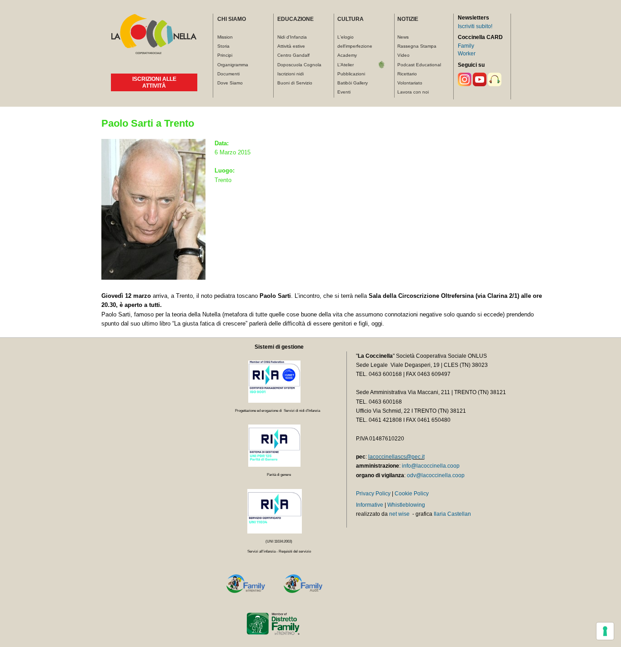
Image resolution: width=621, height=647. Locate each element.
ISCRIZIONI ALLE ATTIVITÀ (154, 82)
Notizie (407, 19)
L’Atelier (345, 64)
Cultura (350, 19)
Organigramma (232, 64)
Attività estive (291, 46)
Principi (224, 55)
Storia (223, 46)
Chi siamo (231, 19)
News (403, 37)
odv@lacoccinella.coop (436, 475)
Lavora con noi (413, 91)
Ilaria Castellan (452, 514)
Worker (467, 53)
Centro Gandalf (293, 55)
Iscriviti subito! (475, 26)
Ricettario (407, 73)
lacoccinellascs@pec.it (396, 457)
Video (403, 55)
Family (466, 46)
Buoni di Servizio (294, 82)
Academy (347, 55)
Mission (225, 37)
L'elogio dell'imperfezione (354, 42)
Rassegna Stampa (416, 46)
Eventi (344, 91)
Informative (369, 505)
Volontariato (409, 82)
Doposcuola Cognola (299, 64)
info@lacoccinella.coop (431, 466)
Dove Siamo (230, 82)
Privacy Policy (373, 493)
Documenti (228, 73)
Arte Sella (381, 65)
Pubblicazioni (351, 73)
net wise (399, 514)
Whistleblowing (406, 505)
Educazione (295, 19)
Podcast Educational (419, 64)
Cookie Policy (412, 493)
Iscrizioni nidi (290, 73)
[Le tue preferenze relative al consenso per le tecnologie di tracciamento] (605, 631)
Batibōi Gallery (352, 82)
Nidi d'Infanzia (292, 37)
